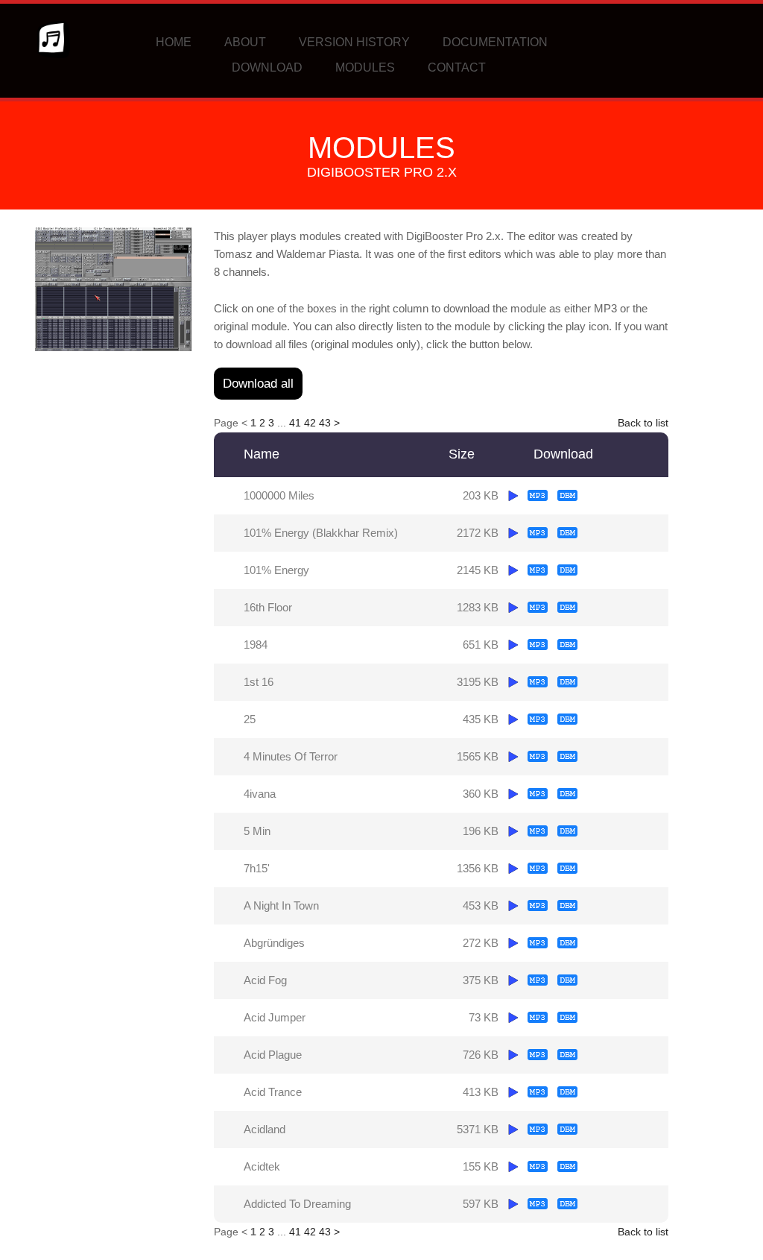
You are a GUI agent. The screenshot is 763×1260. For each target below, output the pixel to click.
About (245, 42)
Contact (457, 67)
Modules (365, 67)
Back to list (643, 423)
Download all (258, 384)
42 (310, 423)
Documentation (495, 42)
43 (325, 423)
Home (173, 42)
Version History (354, 42)
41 (295, 423)
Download (267, 67)
